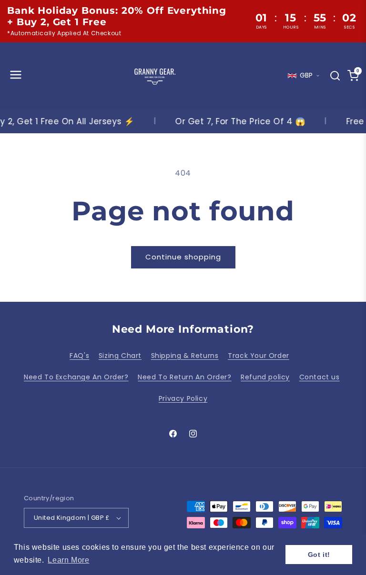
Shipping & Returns (185, 355)
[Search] (335, 75)
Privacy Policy (183, 398)
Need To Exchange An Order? (76, 377)
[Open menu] (15, 75)
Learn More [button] (68, 560)
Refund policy (265, 377)
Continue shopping (183, 257)
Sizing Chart (120, 355)
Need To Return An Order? (184, 377)
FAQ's (79, 355)
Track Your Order (258, 355)
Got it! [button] (319, 554)
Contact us (319, 377)
